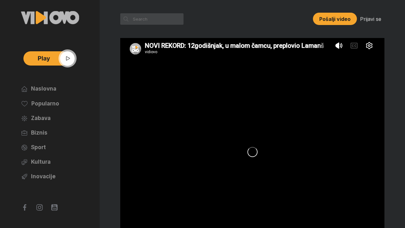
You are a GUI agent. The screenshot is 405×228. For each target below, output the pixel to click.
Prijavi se (370, 19)
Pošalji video (335, 19)
